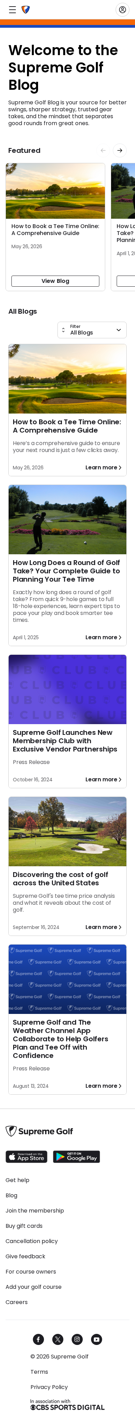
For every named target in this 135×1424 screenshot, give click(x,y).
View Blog (56, 281)
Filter (75, 326)
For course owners (31, 1271)
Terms (39, 1372)
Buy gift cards (24, 1226)
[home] (25, 10)
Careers (17, 1302)
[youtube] (96, 1339)
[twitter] (57, 1339)
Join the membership (35, 1210)
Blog (11, 1195)
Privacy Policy (49, 1387)
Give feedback (25, 1256)
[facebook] (38, 1339)
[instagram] (77, 1339)
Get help (17, 1180)
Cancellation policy (32, 1241)
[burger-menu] (12, 9)
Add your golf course (34, 1287)
